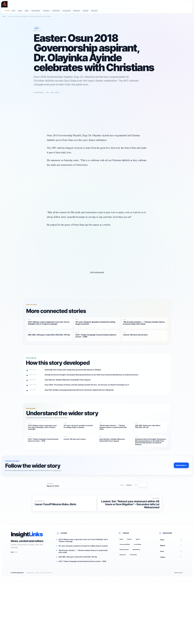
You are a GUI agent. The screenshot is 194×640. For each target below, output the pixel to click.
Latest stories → (181, 465)
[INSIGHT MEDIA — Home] (4, 4)
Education (85, 10)
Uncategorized (66, 10)
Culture (171, 557)
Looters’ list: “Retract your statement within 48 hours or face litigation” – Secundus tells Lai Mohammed (130, 504)
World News (77, 10)
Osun (171, 551)
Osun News (94, 10)
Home (3, 16)
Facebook (129, 485)
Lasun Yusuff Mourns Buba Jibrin (55, 504)
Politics (20, 10)
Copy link (143, 485)
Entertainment (56, 10)
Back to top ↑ (178, 572)
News (13, 10)
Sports (26, 10)
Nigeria (171, 545)
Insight (27, 534)
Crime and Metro (36, 10)
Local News (46, 10)
